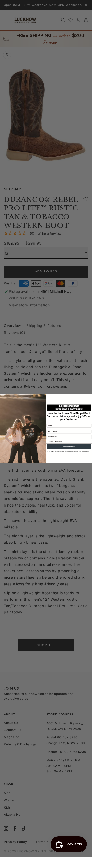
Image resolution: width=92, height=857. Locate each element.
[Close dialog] (1, 395)
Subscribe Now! (69, 446)
